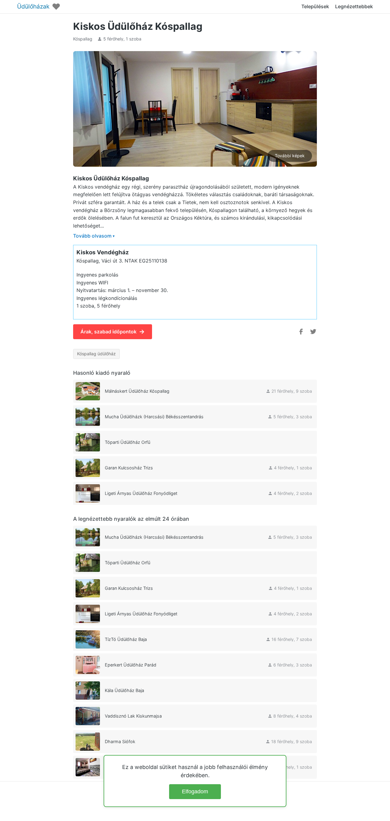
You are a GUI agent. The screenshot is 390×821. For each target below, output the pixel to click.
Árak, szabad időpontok (112, 331)
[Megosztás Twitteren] (313, 331)
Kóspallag (82, 39)
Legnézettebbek (354, 6)
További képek (290, 155)
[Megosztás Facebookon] (301, 331)
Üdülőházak (33, 6)
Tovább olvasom (94, 236)
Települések (315, 6)
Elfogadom (195, 791)
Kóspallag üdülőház (96, 353)
